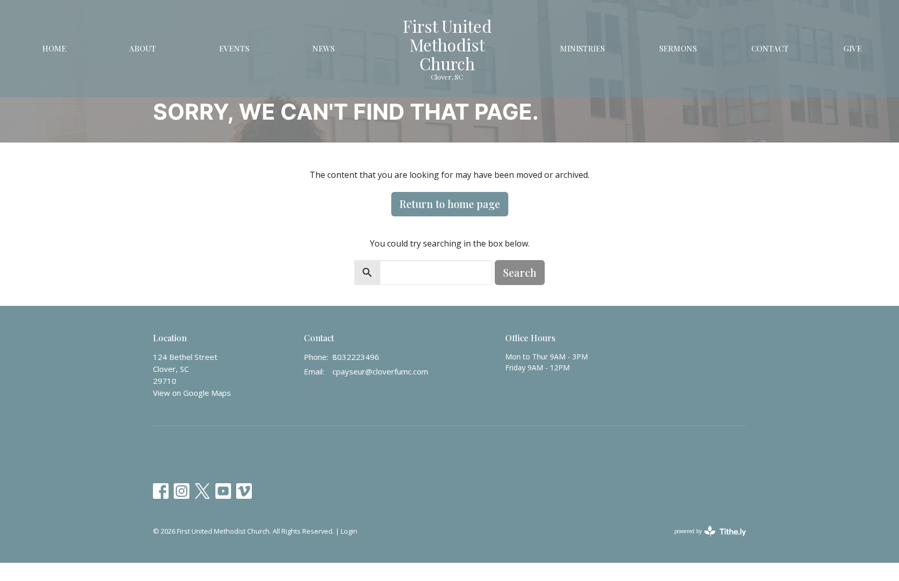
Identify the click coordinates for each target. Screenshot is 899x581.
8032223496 (355, 357)
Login (349, 531)
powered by (704, 539)
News (323, 48)
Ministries (582, 48)
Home (54, 48)
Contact (770, 48)
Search (519, 272)
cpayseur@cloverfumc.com (380, 371)
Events (234, 48)
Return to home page (450, 204)
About (142, 48)
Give (852, 48)
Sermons (678, 48)
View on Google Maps (192, 393)
